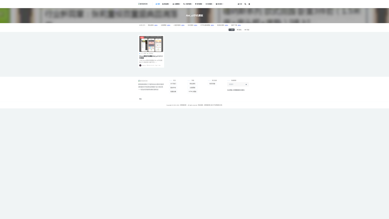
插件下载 (235, 25)
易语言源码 (222, 25)
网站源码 (152, 25)
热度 (247, 30)
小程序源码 (179, 25)
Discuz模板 (143, 53)
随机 (240, 30)
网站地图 (200, 105)
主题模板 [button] (192, 87)
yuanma (144, 65)
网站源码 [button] (192, 83)
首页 (159, 4)
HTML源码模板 (207, 25)
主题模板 (165, 25)
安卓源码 (192, 25)
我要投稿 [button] (173, 91)
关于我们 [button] (173, 83)
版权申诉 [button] (173, 87)
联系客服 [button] (212, 83)
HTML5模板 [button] (192, 91)
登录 (240, 4)
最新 (232, 30)
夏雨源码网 (183, 105)
